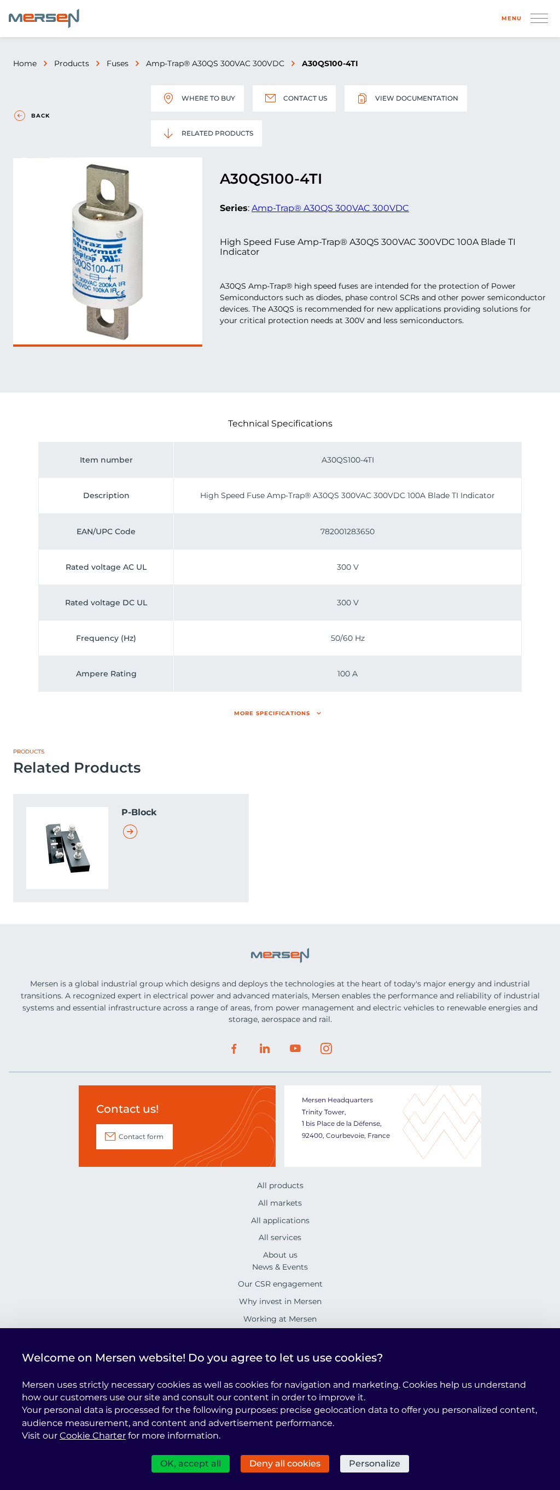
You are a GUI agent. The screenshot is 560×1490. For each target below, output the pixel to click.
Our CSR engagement (280, 1284)
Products (71, 63)
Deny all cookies (284, 1463)
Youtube (295, 1049)
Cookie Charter (93, 1435)
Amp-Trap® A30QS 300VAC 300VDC (215, 63)
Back (40, 115)
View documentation (416, 98)
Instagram (326, 1049)
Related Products (217, 133)
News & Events (280, 1267)
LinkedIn (265, 1049)
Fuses (118, 63)
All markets (280, 1203)
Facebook (234, 1049)
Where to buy (208, 98)
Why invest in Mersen (280, 1301)
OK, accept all (190, 1463)
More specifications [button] (272, 713)
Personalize (374, 1463)
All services (280, 1237)
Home (25, 63)
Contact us (305, 98)
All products (280, 1185)
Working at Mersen (280, 1319)
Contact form (141, 1136)
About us (280, 1255)
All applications (280, 1220)
